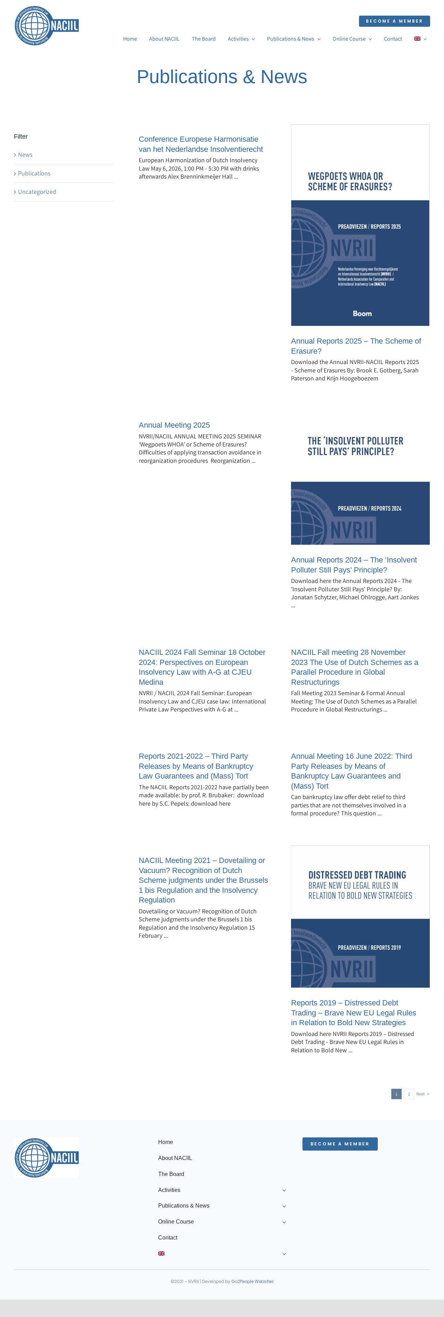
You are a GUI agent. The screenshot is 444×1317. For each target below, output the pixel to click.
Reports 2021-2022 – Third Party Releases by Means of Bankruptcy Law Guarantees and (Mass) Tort (196, 766)
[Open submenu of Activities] (283, 1190)
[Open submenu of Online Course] (283, 1222)
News (25, 154)
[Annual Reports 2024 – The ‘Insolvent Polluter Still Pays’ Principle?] (360, 477)
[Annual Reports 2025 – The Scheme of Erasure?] (360, 225)
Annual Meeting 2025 (174, 425)
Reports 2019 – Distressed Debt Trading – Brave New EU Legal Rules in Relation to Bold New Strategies (353, 1012)
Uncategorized (37, 192)
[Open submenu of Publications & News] (283, 1206)
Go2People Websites (252, 1281)
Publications (34, 173)
